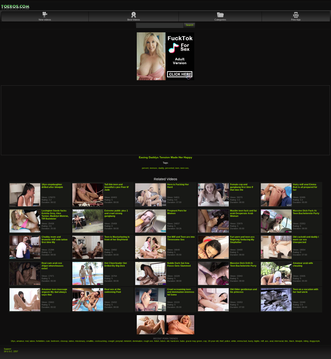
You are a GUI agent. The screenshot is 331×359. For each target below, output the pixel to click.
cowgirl (111, 341)
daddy (161, 168)
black (291, 341)
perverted (169, 168)
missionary (80, 341)
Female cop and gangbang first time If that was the (241, 187)
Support (7, 349)
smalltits (90, 341)
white (233, 341)
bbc (286, 341)
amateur (20, 341)
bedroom (55, 341)
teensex (153, 168)
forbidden (40, 341)
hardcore (174, 341)
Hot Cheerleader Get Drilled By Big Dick (115, 264)
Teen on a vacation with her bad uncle (305, 290)
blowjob (298, 341)
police (227, 341)
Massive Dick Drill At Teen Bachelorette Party (243, 264)
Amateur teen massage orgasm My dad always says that (54, 292)
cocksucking (101, 341)
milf (262, 341)
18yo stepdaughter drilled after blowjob (52, 185)
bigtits (257, 341)
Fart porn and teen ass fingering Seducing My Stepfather (242, 240)
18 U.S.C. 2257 (11, 351)
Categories (220, 19)
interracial (278, 341)
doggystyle (315, 341)
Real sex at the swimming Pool (112, 290)
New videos (45, 19)
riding (305, 341)
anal (271, 341)
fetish (156, 341)
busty (250, 341)
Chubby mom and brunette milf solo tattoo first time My (54, 240)
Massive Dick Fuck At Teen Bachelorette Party (306, 212)
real (27, 341)
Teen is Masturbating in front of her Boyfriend (116, 238)
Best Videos (133, 19)
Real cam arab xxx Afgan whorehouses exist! (52, 266)
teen (177, 168)
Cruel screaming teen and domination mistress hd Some (180, 292)
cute (48, 341)
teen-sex (184, 168)
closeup (64, 341)
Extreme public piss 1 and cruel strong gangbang (116, 213)
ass (266, 341)
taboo (32, 341)
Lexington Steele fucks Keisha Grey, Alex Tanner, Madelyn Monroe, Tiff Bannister (55, 214)
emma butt (242, 341)
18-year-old (213, 341)
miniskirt (127, 341)
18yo (13, 341)
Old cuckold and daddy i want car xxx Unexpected (306, 240)
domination (138, 341)
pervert (145, 168)
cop (205, 341)
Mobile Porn (15, 6)
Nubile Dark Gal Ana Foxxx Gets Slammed (179, 264)
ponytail (119, 341)
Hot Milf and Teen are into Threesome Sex (181, 238)
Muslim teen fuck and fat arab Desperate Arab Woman (243, 213)
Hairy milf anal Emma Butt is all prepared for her (305, 187)
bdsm (163, 341)
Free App (296, 19)
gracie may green (194, 341)
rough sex (148, 341)
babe (182, 341)
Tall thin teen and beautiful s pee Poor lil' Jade (116, 187)
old (168, 341)
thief (222, 341)
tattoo (71, 341)
